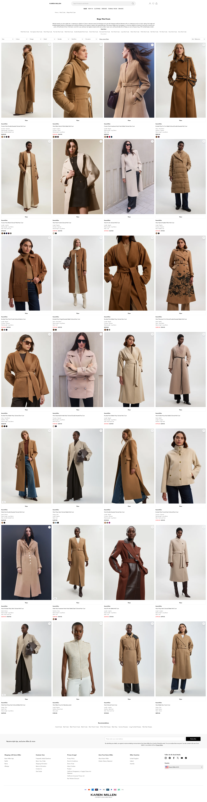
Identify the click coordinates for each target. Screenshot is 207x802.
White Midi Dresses (105, 727)
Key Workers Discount (73, 778)
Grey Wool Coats (182, 31)
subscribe (193, 739)
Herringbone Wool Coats (36, 31)
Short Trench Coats (94, 727)
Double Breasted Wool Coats (81, 31)
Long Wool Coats (125, 31)
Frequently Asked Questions (43, 758)
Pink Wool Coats (163, 31)
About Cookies (71, 766)
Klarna (6, 764)
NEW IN (90, 9)
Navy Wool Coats (173, 31)
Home (56, 12)
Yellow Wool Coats (134, 31)
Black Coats (84, 727)
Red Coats (66, 727)
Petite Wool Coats (69, 31)
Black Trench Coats (75, 727)
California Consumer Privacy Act (75, 776)
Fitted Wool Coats (25, 31)
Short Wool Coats (115, 31)
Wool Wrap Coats (48, 31)
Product (69, 769)
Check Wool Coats (93, 31)
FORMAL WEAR (112, 9)
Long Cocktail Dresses (135, 727)
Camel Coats (58, 727)
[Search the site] (133, 4)
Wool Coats (62, 12)
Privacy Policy (71, 758)
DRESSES (104, 9)
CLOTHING (97, 9)
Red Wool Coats (154, 31)
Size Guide (39, 771)
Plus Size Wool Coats (58, 31)
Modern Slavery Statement (105, 761)
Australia (132, 764)
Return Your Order (41, 761)
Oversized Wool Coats (104, 31)
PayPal (6, 761)
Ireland (131, 761)
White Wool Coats (145, 31)
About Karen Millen (104, 758)
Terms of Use (70, 764)
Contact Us (39, 769)
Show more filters (104, 39)
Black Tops (114, 727)
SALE (85, 9)
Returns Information (41, 766)
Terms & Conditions (72, 761)
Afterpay (7, 766)
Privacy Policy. (159, 745)
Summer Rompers (123, 727)
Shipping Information (41, 764)
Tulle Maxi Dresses (147, 727)
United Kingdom (134, 758)
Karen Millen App (9, 758)
